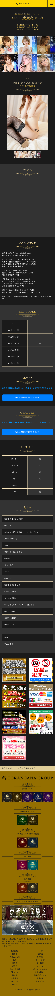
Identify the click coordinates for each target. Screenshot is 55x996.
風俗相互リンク (40, 975)
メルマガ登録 (14, 969)
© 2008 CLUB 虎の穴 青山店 (27, 990)
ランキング (40, 960)
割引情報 (40, 963)
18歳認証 (15, 951)
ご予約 (14, 966)
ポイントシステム (40, 969)
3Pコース (15, 972)
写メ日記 (14, 981)
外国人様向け (40, 972)
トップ (40, 951)
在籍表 (40, 954)
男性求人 (40, 978)
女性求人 (14, 978)
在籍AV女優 (15, 957)
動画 (15, 960)
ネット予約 (40, 981)
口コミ (14, 984)
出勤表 (14, 954)
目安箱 (14, 975)
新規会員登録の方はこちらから (27, 398)
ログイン (40, 966)
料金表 (14, 963)
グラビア (40, 957)
